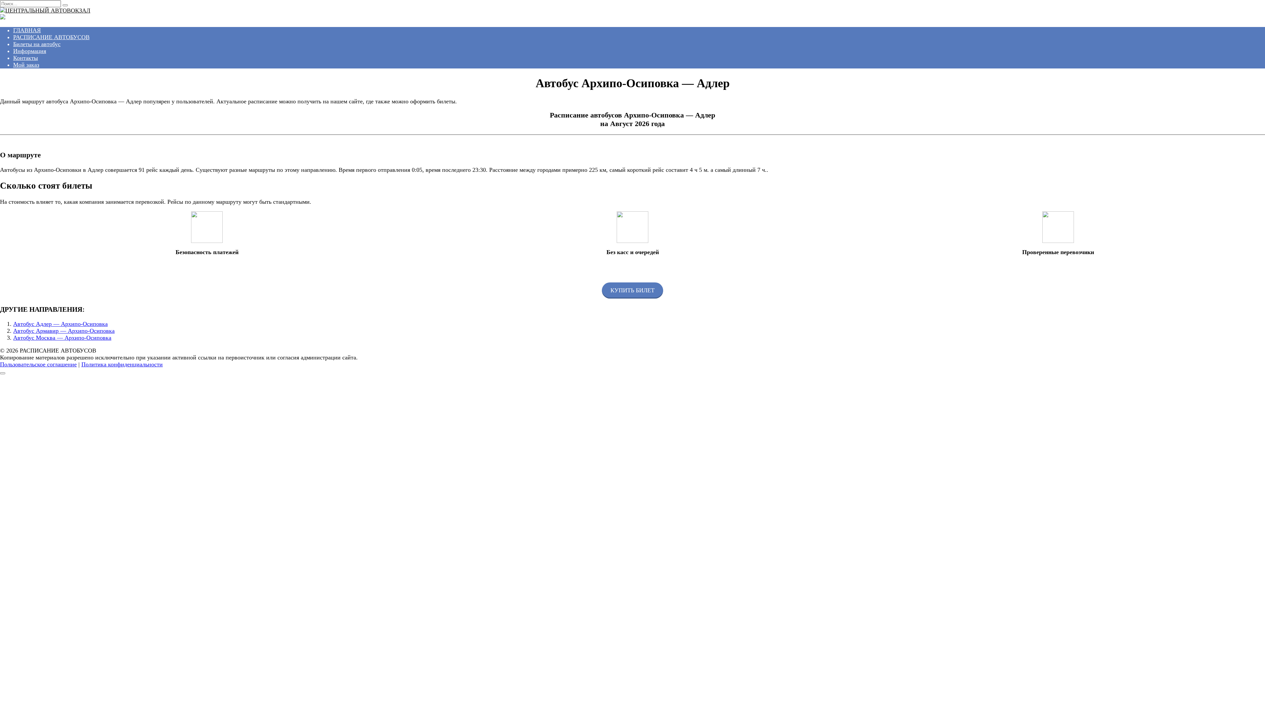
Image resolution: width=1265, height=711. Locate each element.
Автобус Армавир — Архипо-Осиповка (64, 331)
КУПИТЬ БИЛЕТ (632, 290)
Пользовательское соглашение (38, 364)
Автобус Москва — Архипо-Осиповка (62, 337)
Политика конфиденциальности (122, 364)
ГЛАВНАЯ (27, 30)
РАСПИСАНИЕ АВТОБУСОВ (51, 37)
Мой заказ (26, 65)
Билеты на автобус (37, 44)
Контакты (25, 58)
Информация (29, 51)
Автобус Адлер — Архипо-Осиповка (60, 324)
